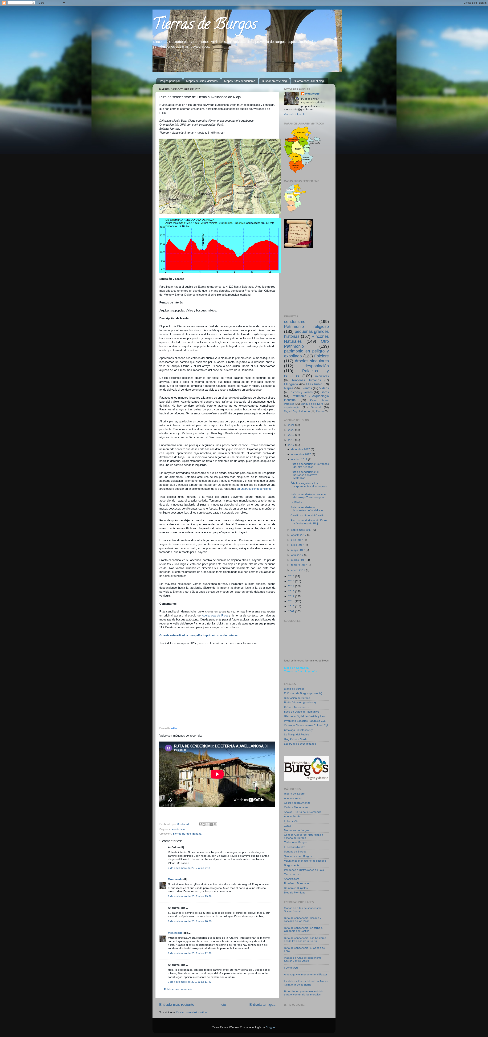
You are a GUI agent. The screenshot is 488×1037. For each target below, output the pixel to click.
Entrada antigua (262, 1004)
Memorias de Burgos (296, 830)
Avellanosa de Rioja (215, 615)
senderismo (179, 829)
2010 (291, 606)
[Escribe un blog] (204, 824)
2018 (291, 440)
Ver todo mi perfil (294, 114)
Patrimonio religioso (306, 326)
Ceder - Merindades (296, 807)
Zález (287, 825)
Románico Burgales (296, 888)
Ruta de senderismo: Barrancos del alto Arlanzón (310, 465)
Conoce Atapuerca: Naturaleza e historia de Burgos (303, 836)
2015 (291, 581)
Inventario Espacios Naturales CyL (305, 720)
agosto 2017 (299, 535)
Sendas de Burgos (295, 851)
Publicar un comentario (178, 989)
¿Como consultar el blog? (309, 81)
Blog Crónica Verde (295, 739)
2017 (291, 445)
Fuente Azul (291, 967)
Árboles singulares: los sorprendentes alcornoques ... (309, 486)
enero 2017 (298, 570)
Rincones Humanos (306, 380)
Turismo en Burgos (295, 842)
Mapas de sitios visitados (202, 81)
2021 (291, 425)
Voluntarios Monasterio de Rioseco (305, 860)
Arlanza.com (291, 878)
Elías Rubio (314, 384)
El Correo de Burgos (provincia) (303, 693)
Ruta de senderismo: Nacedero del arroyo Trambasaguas (309, 496)
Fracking (320, 411)
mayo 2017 (298, 550)
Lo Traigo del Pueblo (296, 734)
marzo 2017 (299, 560)
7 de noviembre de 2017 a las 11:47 (189, 981)
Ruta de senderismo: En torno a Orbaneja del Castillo (303, 929)
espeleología (291, 407)
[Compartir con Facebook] (211, 824)
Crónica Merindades (296, 707)
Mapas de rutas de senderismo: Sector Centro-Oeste (303, 959)
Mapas (288, 388)
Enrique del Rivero (312, 403)
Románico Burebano (296, 883)
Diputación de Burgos (297, 698)
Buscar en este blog (274, 81)
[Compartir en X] (208, 824)
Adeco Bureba (292, 816)
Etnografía (291, 384)
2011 (291, 601)
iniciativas (322, 376)
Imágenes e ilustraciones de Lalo (304, 869)
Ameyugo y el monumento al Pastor (305, 974)
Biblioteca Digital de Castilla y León (305, 716)
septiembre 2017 (301, 529)
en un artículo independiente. (254, 488)
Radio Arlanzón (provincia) (300, 702)
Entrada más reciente (176, 1004)
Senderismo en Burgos (298, 856)
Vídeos (324, 388)
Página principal (170, 81)
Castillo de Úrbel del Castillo (307, 515)
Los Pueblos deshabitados (300, 743)
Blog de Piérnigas (294, 892)
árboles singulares (312, 361)
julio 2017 (297, 540)
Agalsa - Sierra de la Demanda (302, 812)
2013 (291, 591)
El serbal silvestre (294, 847)
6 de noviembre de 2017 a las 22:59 (190, 953)
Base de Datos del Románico (301, 711)
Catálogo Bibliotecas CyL (299, 730)
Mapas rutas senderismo (239, 81)
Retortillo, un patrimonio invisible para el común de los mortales (303, 993)
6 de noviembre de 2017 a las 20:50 (190, 921)
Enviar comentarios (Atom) (192, 1012)
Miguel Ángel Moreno (297, 411)
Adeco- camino (293, 798)
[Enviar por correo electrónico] (200, 824)
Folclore (321, 356)
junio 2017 (298, 544)
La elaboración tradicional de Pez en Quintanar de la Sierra (306, 983)
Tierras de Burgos (204, 25)
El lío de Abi (291, 821)
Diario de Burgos (294, 688)
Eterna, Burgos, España (187, 833)
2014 (291, 586)
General (316, 407)
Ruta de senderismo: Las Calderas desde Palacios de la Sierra (305, 939)
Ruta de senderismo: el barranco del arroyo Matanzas (305, 474)
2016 (291, 576)
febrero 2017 (299, 564)
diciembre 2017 (301, 449)
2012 (291, 596)
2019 (291, 434)
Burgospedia (291, 865)
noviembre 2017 (301, 454)
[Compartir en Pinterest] (215, 824)
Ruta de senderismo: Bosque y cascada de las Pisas (302, 919)
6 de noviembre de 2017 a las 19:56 (190, 896)
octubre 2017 (299, 459)
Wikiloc (174, 728)
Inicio (222, 1004)
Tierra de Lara (292, 874)
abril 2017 (297, 555)
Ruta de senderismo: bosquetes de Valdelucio (307, 509)
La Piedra (296, 502)
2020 (291, 430)
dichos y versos (302, 392)
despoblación (316, 366)
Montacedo (175, 879)
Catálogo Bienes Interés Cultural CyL (306, 725)
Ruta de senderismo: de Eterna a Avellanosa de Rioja (309, 522)
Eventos (306, 388)
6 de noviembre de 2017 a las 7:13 (189, 868)
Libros (324, 392)
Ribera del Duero (294, 793)
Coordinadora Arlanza (297, 802)
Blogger (270, 1027)
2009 (291, 611)
